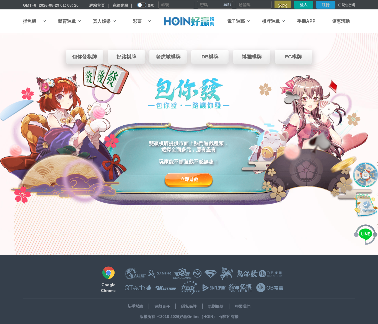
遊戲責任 (162, 306)
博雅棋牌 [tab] (252, 56)
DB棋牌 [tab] (210, 56)
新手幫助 (135, 306)
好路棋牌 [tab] (126, 56)
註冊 (326, 4)
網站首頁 (97, 5)
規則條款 (216, 306)
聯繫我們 (242, 306)
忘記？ (228, 4)
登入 (303, 4)
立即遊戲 (189, 179)
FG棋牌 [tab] (293, 56)
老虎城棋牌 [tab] (168, 56)
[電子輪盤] (365, 174)
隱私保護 (189, 306)
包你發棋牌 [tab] (84, 56)
